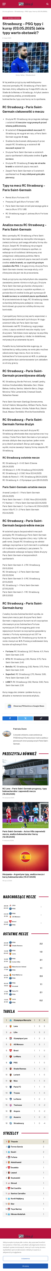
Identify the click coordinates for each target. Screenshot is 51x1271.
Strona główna (7, 11)
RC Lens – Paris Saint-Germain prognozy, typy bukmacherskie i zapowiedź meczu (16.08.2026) (24, 791)
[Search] (47, 4)
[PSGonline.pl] (25, 4)
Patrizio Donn (20, 729)
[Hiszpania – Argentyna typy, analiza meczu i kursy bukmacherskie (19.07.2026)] (25, 858)
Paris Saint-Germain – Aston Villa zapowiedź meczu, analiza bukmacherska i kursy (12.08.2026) (23, 834)
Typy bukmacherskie (11, 18)
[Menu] (4, 4)
